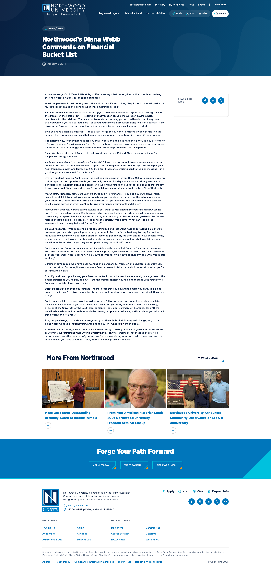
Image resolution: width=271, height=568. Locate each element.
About (46, 562)
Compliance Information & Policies (94, 562)
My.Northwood (176, 5)
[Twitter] (217, 501)
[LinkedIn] (208, 501)
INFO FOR (220, 5)
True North (48, 528)
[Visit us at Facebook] (205, 100)
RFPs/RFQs (124, 562)
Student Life (84, 540)
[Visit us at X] (221, 100)
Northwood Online (155, 13)
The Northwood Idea (140, 5)
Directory (160, 5)
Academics (48, 534)
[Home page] (63, 15)
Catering (151, 534)
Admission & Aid (133, 13)
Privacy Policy (62, 562)
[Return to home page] (50, 511)
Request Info (220, 491)
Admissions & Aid (52, 540)
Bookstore (117, 528)
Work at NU (152, 540)
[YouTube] (225, 501)
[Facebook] (191, 501)
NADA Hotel (118, 540)
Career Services (120, 534)
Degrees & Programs (109, 13)
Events (201, 5)
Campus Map (153, 528)
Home (51, 29)
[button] (220, 13)
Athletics (82, 534)
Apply (178, 13)
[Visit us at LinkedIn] (213, 100)
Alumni (81, 528)
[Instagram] (200, 501)
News (191, 5)
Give (204, 13)
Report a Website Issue (148, 562)
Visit (191, 13)
